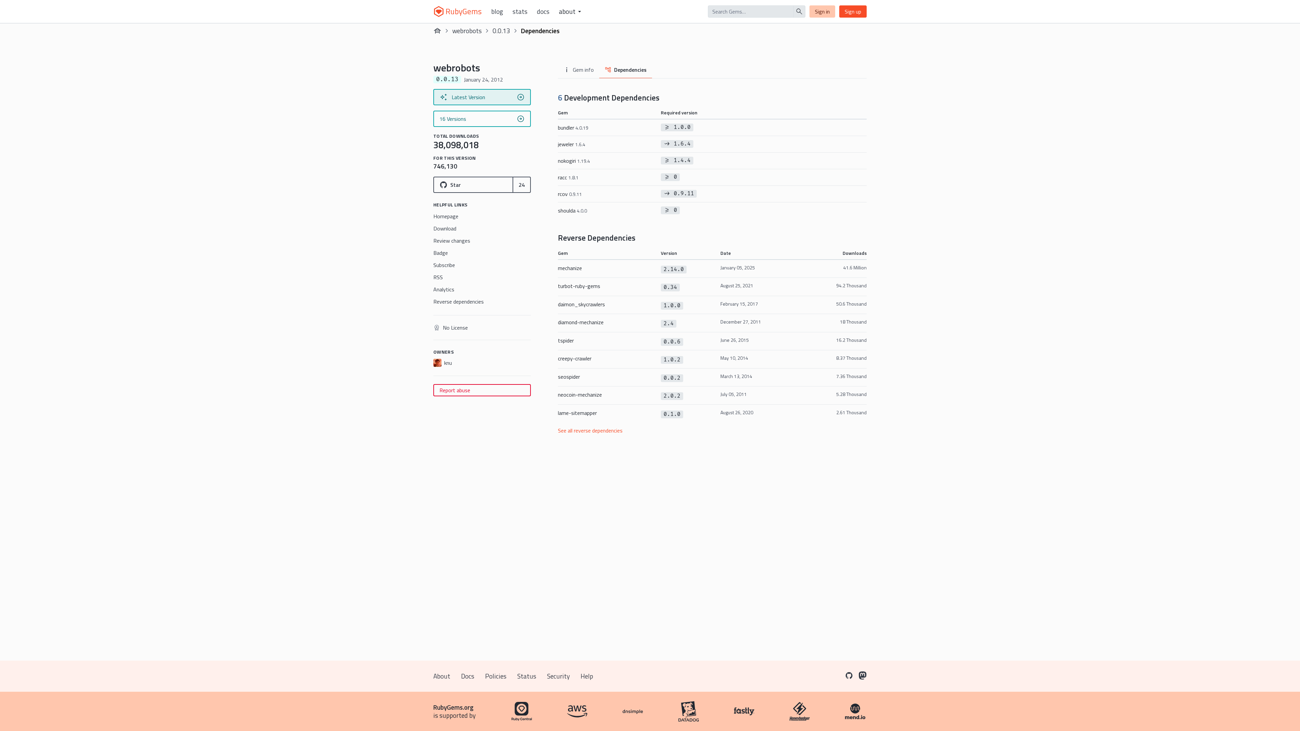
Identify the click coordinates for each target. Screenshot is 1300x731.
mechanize (570, 268)
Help (587, 676)
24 (522, 185)
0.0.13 (501, 31)
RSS (438, 277)
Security (558, 676)
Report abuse (454, 390)
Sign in (822, 11)
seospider (569, 377)
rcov (570, 194)
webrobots (467, 31)
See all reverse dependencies (590, 430)
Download (444, 228)
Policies (495, 676)
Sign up (853, 11)
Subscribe (444, 265)
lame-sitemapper (577, 413)
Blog (497, 11)
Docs (543, 11)
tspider (566, 340)
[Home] (437, 30)
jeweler (571, 144)
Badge (440, 253)
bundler (573, 128)
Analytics (443, 289)
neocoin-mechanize (580, 395)
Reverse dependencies (458, 301)
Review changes (451, 241)
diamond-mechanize (581, 322)
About (441, 676)
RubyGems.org (453, 707)
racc (568, 177)
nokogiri (574, 161)
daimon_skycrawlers (581, 304)
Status (526, 676)
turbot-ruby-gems (579, 286)
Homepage (445, 216)
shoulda (572, 210)
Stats (520, 11)
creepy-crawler (574, 358)
